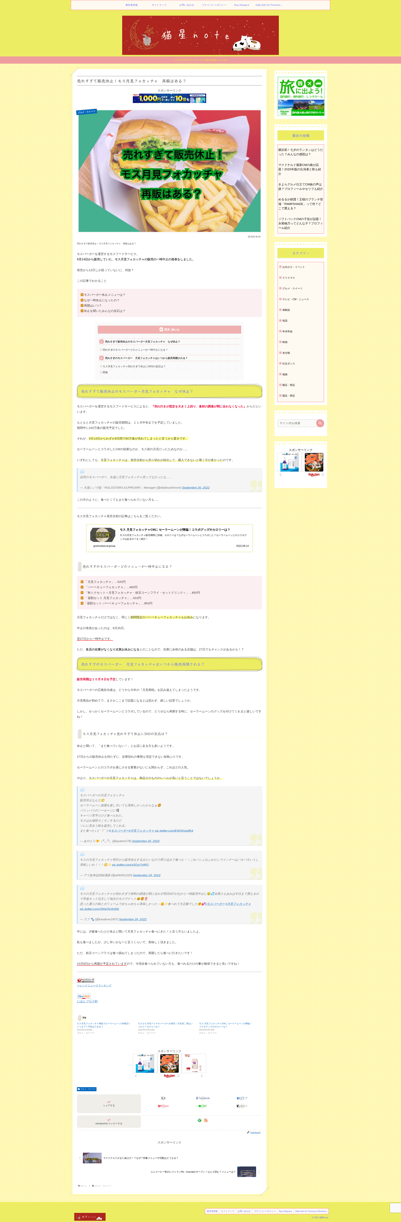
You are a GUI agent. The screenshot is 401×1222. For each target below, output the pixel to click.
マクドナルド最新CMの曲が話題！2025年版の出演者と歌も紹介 (299, 169)
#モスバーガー (119, 830)
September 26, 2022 (196, 487)
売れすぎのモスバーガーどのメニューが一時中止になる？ (135, 349)
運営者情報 (212, 1211)
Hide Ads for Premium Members (311, 1211)
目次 (167, 329)
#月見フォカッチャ (141, 830)
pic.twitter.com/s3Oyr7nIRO (130, 864)
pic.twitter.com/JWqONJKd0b (99, 909)
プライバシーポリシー (265, 1211)
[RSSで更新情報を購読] (205, 1120)
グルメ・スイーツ (88, 1089)
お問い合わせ (244, 1211)
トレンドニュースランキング (94, 985)
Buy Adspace (285, 1211)
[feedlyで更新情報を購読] (199, 1120)
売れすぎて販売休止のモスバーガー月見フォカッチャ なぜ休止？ (142, 341)
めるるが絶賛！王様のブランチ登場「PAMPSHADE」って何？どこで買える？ (300, 204)
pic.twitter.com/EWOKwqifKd (174, 830)
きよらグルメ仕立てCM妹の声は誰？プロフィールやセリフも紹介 (300, 187)
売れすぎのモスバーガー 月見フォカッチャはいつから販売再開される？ (146, 358)
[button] (242, 1106)
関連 (105, 372)
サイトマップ (227, 1211)
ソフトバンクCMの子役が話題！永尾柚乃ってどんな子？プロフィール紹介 (300, 223)
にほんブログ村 (87, 1001)
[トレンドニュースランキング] (85, 980)
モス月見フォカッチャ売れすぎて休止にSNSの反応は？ (134, 366)
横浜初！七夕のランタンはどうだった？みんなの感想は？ (300, 152)
